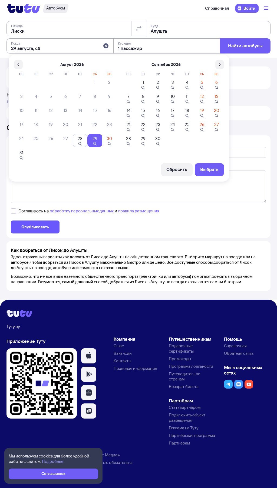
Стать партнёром (184, 407)
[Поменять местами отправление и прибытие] (138, 28)
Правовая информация (135, 368)
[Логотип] (23, 8)
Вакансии (123, 353)
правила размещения (138, 210)
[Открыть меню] (267, 8)
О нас (119, 345)
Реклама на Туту (184, 427)
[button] (106, 46)
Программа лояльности (191, 366)
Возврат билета (184, 386)
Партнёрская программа (192, 435)
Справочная (217, 8)
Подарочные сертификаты (181, 348)
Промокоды (180, 358)
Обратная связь (238, 353)
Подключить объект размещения (187, 417)
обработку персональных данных (82, 210)
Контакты (122, 360)
